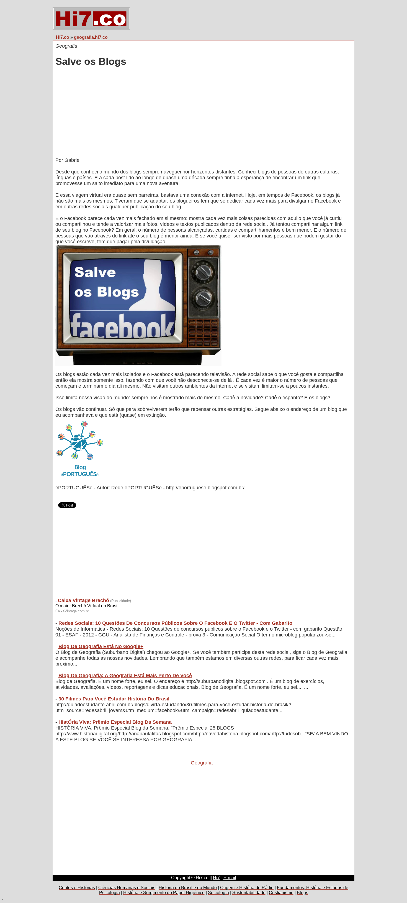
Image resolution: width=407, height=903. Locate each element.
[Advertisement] (201, 113)
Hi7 (216, 877)
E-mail (229, 877)
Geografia (202, 763)
